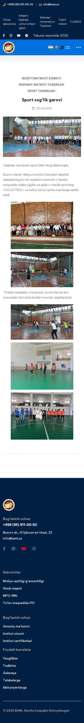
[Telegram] (34, 549)
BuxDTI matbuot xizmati (41, 78)
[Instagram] (13, 549)
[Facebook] (4, 549)
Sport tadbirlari (41, 90)
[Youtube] (24, 549)
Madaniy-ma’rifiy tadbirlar (41, 84)
